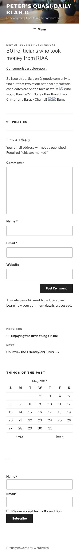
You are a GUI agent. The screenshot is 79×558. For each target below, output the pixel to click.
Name (11, 221)
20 (11, 420)
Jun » (59, 436)
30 (40, 428)
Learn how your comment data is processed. (39, 305)
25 (60, 420)
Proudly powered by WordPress (27, 548)
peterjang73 (44, 44)
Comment (15, 163)
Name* (11, 476)
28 (20, 428)
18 (60, 412)
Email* (11, 494)
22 (30, 420)
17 (50, 412)
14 (20, 412)
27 (10, 428)
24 (50, 420)
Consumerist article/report (26, 68)
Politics (19, 122)
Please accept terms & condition (36, 511)
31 (50, 428)
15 (30, 412)
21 (20, 420)
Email (11, 243)
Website (12, 265)
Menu (42, 29)
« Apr (19, 436)
